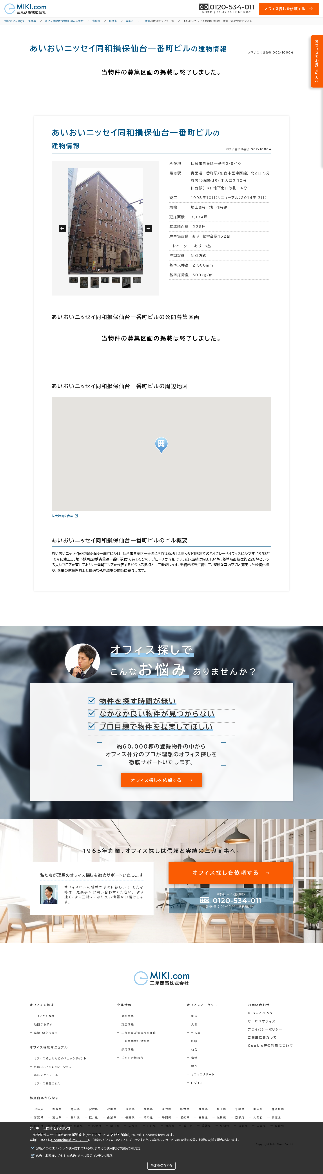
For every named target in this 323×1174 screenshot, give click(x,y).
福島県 (148, 1109)
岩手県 (75, 1109)
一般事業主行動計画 (136, 1041)
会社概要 (128, 1016)
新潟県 (39, 1117)
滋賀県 (221, 1117)
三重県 (203, 1117)
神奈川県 (278, 1109)
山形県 (130, 1109)
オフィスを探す (42, 1005)
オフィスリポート (202, 1074)
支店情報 (128, 1024)
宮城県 (93, 1109)
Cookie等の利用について (69, 1140)
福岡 (194, 1066)
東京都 (258, 1109)
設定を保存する (161, 1165)
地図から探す (43, 1024)
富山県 (57, 1117)
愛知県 (185, 1117)
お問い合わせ (259, 1005)
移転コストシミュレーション (53, 1066)
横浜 (194, 1057)
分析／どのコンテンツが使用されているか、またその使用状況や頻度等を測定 (88, 1148)
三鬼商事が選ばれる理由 (139, 1032)
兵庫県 (276, 1117)
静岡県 (166, 1117)
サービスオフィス (262, 1021)
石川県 (75, 1117)
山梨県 (112, 1117)
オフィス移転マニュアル (49, 1047)
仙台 (194, 1049)
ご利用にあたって (262, 1037)
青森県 (57, 1109)
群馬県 (203, 1109)
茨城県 (166, 1109)
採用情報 (128, 1049)
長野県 (130, 1117)
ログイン (197, 1082)
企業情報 (124, 1005)
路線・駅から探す (46, 1032)
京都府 (240, 1117)
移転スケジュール (46, 1075)
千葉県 (240, 1109)
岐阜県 (148, 1117)
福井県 (93, 1117)
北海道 (39, 1109)
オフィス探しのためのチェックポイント (60, 1058)
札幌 (194, 1041)
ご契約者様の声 (133, 1057)
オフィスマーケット (202, 1005)
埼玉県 (221, 1109)
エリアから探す (44, 1016)
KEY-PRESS (260, 1013)
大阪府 (258, 1117)
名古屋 (196, 1032)
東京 (194, 1016)
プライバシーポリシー (265, 1029)
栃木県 (185, 1109)
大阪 (194, 1024)
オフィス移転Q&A (47, 1083)
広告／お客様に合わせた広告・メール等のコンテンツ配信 (74, 1155)
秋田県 (112, 1109)
